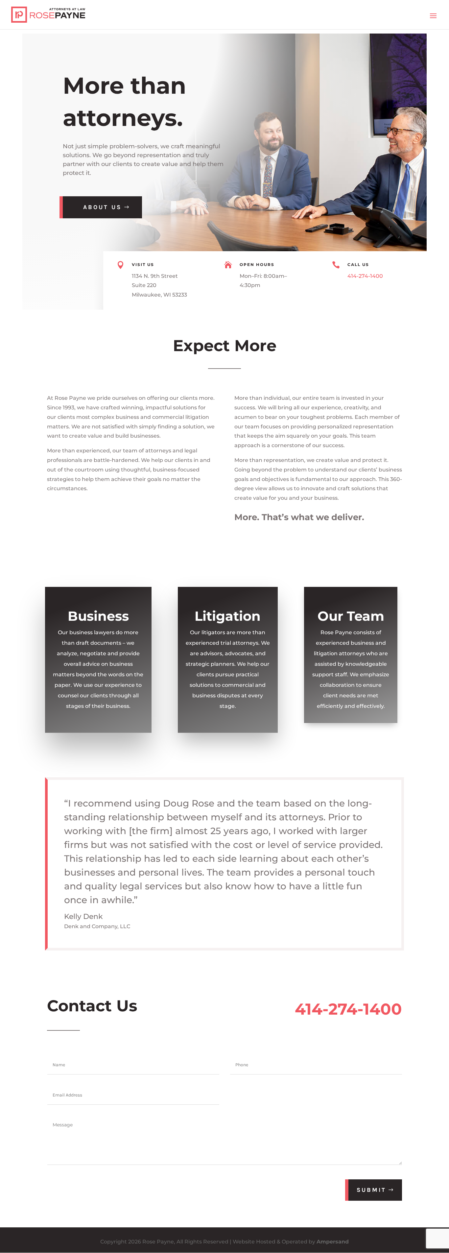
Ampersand (333, 1242)
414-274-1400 (365, 276)
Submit (371, 1189)
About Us (102, 207)
